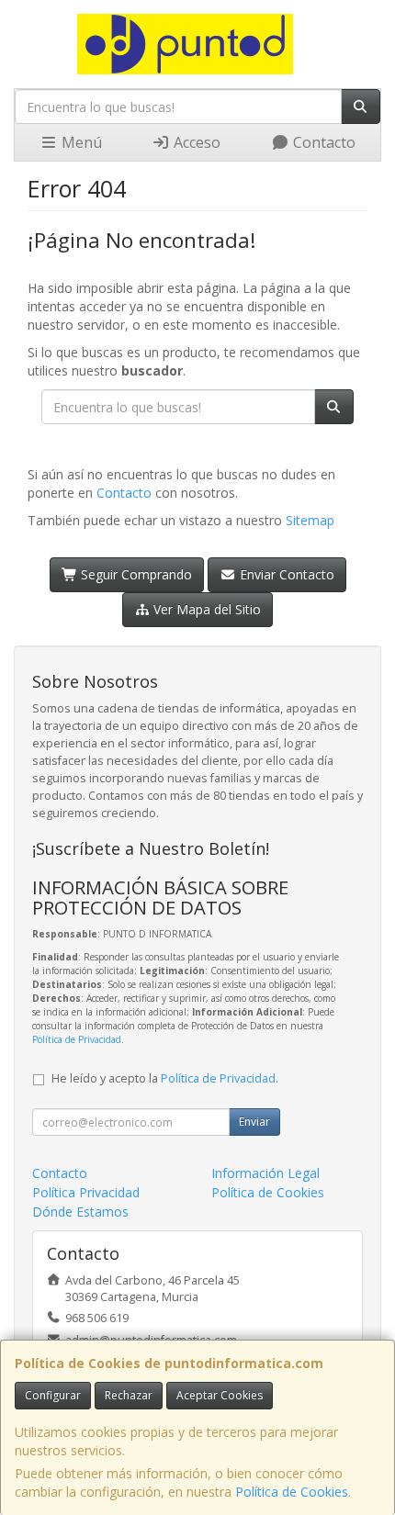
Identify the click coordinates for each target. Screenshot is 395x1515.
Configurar (53, 1395)
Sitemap (310, 520)
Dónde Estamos (80, 1211)
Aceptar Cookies (219, 1395)
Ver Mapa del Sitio (205, 609)
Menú (80, 142)
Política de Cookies (291, 1491)
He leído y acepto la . (164, 1078)
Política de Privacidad (76, 1039)
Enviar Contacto (285, 574)
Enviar (254, 1121)
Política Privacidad (86, 1192)
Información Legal (265, 1173)
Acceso (195, 142)
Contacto (322, 142)
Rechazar (128, 1395)
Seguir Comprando (134, 574)
